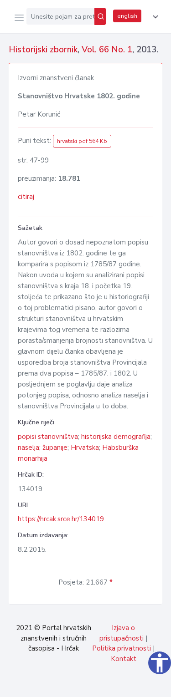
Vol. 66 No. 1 (107, 50)
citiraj (26, 196)
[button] (154, 17)
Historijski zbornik (43, 50)
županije (54, 447)
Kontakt (123, 658)
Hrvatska (85, 447)
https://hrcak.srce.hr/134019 (61, 519)
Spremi (96, 685)
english (127, 16)
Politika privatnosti (121, 648)
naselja (28, 447)
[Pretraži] (100, 16)
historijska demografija (115, 436)
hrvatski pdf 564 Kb (82, 141)
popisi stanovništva (48, 436)
